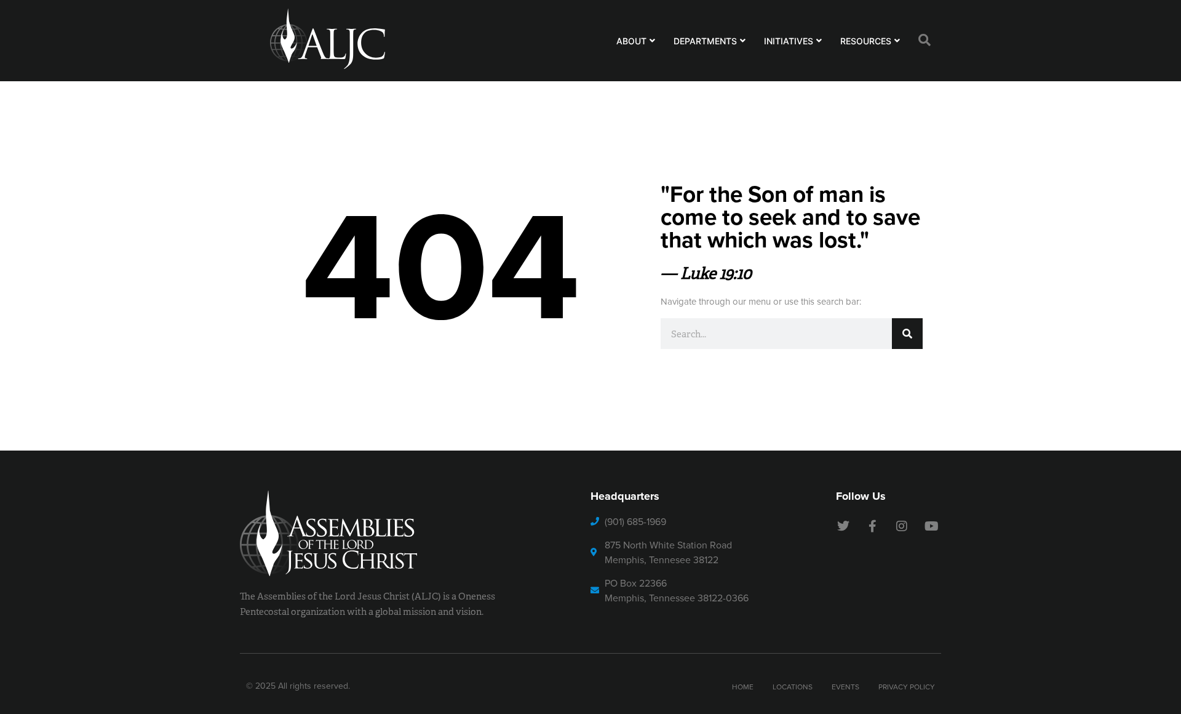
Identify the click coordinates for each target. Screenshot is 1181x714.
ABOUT (631, 41)
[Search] (907, 333)
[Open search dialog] (924, 40)
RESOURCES (865, 41)
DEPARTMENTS (705, 41)
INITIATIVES (788, 41)
